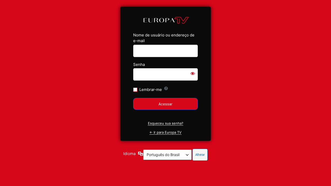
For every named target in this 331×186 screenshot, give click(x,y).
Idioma (129, 153)
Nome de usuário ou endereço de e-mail (163, 38)
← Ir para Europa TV (165, 132)
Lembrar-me (150, 89)
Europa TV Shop (165, 19)
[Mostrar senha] (192, 73)
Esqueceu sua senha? (165, 123)
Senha (139, 64)
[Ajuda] (166, 88)
